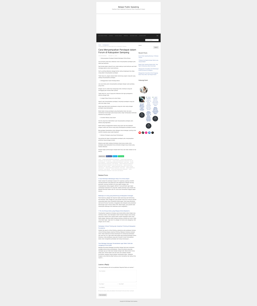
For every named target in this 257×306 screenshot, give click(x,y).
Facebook (109, 156)
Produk (126, 35)
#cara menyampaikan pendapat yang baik (118, 162)
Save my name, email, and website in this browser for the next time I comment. (117, 290)
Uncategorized (106, 44)
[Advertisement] (128, 23)
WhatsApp (121, 156)
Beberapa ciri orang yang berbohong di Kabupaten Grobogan (115, 195)
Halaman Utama (102, 35)
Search (140, 45)
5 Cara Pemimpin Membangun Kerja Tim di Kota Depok (113, 178)
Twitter (115, 156)
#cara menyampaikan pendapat (111, 159)
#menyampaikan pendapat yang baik (115, 167)
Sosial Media (118, 35)
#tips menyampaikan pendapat (119, 169)
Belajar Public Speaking (128, 7)
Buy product (141, 115)
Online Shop (142, 35)
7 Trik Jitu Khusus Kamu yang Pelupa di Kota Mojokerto (114, 211)
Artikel (111, 35)
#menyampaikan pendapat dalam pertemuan (110, 165)
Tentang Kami (133, 35)
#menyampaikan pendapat (126, 163)
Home (99, 44)
